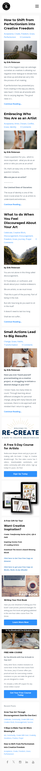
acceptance (9, 34)
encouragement (26, 236)
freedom (25, 34)
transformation (11, 345)
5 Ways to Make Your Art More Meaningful (18, 730)
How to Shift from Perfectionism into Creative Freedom (19, 24)
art (5, 735)
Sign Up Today (20, 474)
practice (15, 738)
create (17, 34)
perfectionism (10, 37)
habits (20, 341)
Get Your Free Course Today (20, 694)
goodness (8, 738)
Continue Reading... (13, 104)
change (7, 341)
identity (13, 127)
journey (21, 239)
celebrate (8, 232)
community (16, 719)
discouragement (11, 236)
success (30, 722)
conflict (30, 123)
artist (16, 123)
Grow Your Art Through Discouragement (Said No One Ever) (20, 714)
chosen (23, 123)
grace (31, 34)
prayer (29, 239)
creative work (19, 232)
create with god (27, 719)
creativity (32, 735)
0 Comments (25, 37)
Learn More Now (21, 622)
